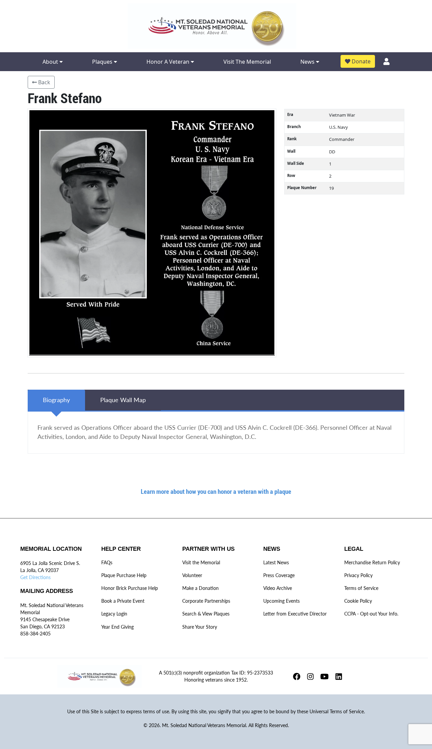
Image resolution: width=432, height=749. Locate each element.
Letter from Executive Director (295, 614)
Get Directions (35, 577)
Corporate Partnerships (206, 601)
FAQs (106, 562)
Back (43, 82)
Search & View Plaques (206, 614)
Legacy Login (114, 614)
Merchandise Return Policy (372, 562)
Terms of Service (361, 588)
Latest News (276, 562)
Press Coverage (279, 575)
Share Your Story (199, 627)
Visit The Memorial (247, 61)
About (51, 61)
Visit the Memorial (201, 562)
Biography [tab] (56, 399)
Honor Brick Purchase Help (129, 588)
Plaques (103, 61)
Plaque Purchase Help (123, 575)
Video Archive (277, 588)
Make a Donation (200, 588)
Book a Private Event (122, 601)
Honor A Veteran (168, 61)
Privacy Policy (358, 575)
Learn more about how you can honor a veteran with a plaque (216, 491)
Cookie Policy (358, 601)
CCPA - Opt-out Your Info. (371, 614)
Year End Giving (117, 627)
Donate (360, 61)
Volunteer (192, 575)
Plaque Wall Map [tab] (123, 399)
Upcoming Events (281, 601)
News (308, 61)
